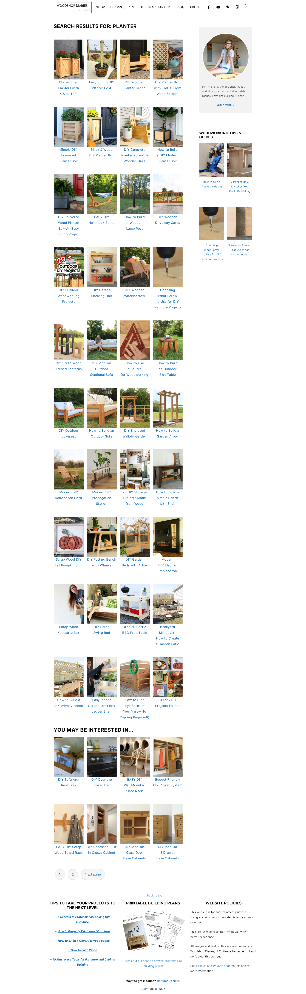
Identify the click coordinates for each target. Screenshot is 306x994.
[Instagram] (237, 7)
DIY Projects (122, 7)
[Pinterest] (228, 7)
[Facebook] (209, 7)
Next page (93, 874)
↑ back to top (153, 895)
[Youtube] (218, 7)
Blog (179, 7)
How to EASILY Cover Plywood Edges (84, 940)
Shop (100, 7)
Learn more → (226, 104)
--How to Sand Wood (82, 950)
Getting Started (155, 7)
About (195, 7)
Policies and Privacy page (213, 966)
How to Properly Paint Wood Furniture (84, 931)
